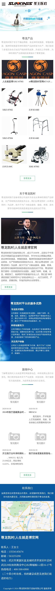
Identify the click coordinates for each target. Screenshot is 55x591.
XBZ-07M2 (7, 110)
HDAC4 (32, 412)
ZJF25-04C (7, 166)
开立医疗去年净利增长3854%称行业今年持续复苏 (25, 453)
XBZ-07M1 (34, 166)
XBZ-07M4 (7, 138)
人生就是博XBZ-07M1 (12, 81)
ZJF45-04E (34, 138)
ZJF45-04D (34, 110)
